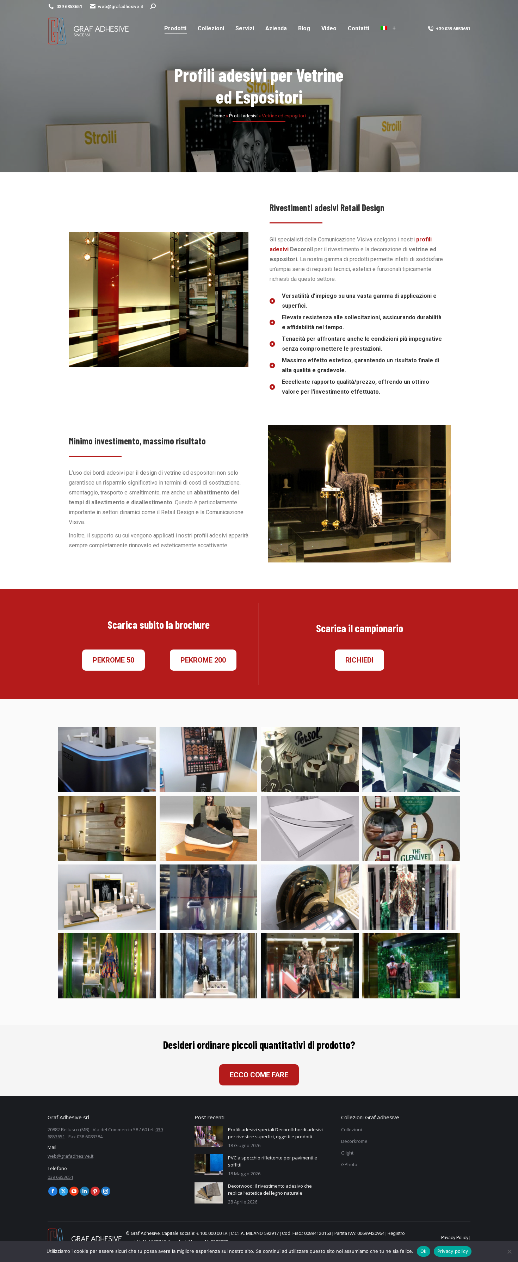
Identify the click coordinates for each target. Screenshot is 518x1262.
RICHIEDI (359, 660)
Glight (347, 1153)
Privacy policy (452, 1251)
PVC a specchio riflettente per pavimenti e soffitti (272, 1161)
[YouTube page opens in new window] (74, 1191)
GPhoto (349, 1164)
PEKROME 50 (113, 660)
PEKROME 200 (203, 660)
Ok (423, 1251)
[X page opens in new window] (63, 1191)
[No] (509, 1251)
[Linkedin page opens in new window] (84, 1191)
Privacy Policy (454, 1237)
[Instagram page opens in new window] (105, 1191)
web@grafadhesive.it (120, 6)
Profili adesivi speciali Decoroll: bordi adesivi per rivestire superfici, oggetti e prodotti (275, 1133)
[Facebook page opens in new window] (52, 1191)
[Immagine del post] (209, 1136)
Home (218, 115)
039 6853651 (69, 6)
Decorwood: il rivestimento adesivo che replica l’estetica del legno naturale (270, 1189)
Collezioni (351, 1129)
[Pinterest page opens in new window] (95, 1191)
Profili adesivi (243, 115)
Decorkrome (354, 1141)
